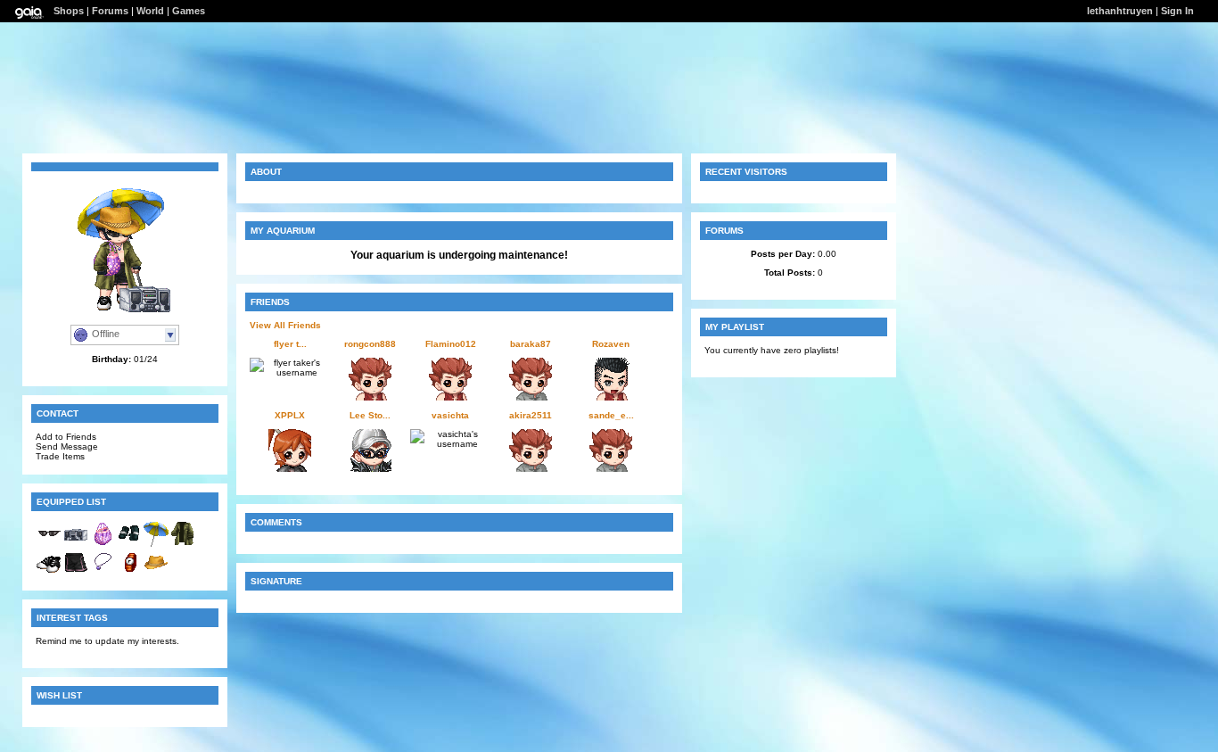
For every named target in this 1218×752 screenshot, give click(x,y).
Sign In (1177, 10)
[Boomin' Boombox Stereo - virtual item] (75, 544)
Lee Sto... (370, 415)
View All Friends (285, 325)
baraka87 (530, 344)
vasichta (450, 415)
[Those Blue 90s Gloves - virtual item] (129, 544)
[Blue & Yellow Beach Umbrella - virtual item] (156, 544)
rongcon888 (370, 344)
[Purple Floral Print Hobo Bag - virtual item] (102, 544)
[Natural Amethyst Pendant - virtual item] (102, 572)
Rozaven (611, 344)
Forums (110, 10)
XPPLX (290, 415)
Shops (68, 10)
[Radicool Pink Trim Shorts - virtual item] (75, 572)
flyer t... (290, 344)
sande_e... (611, 415)
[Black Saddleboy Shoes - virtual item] (49, 572)
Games (188, 10)
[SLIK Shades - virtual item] (49, 544)
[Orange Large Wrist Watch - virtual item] (129, 572)
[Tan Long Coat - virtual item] (182, 544)
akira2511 (530, 415)
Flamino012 (450, 344)
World (150, 10)
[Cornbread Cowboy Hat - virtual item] (156, 572)
